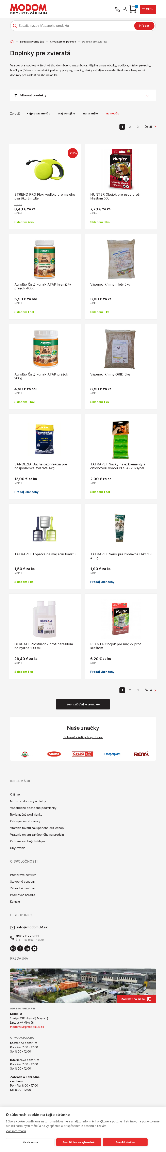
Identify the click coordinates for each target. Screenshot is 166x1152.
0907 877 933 (27, 936)
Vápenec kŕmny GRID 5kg (110, 374)
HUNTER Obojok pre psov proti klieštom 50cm (114, 196)
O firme (15, 794)
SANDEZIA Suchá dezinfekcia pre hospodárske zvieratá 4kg (40, 466)
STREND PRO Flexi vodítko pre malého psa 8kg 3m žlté (44, 196)
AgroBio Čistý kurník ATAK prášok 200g (41, 376)
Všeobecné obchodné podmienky (33, 808)
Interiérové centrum (23, 875)
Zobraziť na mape (133, 999)
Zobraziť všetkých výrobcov (83, 737)
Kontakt (15, 901)
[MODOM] (29, 9)
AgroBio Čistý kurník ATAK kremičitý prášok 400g (42, 286)
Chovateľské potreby (63, 41)
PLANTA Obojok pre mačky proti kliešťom (115, 646)
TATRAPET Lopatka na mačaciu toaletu (45, 554)
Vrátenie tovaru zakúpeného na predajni (37, 834)
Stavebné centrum (22, 881)
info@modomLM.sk (32, 927)
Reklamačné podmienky (26, 814)
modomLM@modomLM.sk (27, 1026)
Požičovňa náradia (22, 895)
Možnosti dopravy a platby (28, 801)
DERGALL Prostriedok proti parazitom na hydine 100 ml (43, 646)
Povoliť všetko (125, 1142)
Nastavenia (30, 1142)
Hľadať (144, 25)
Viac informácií (16, 1131)
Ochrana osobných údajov (28, 841)
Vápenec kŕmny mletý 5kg (110, 284)
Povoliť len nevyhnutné (79, 1142)
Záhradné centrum (22, 888)
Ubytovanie (18, 848)
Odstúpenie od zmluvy (25, 821)
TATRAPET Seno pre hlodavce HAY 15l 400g (120, 556)
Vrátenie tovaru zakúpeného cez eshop (37, 828)
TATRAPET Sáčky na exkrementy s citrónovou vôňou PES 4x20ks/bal (117, 466)
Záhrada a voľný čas (32, 41)
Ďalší (148, 126)
